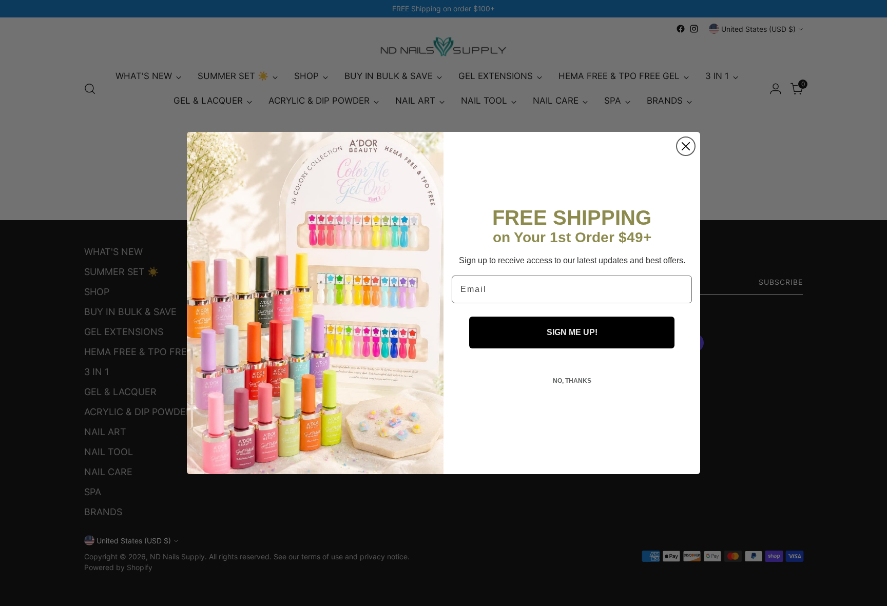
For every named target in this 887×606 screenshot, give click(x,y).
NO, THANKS (572, 380)
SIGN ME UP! (572, 332)
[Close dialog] (686, 146)
